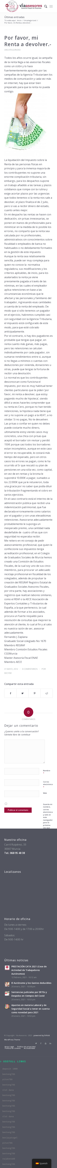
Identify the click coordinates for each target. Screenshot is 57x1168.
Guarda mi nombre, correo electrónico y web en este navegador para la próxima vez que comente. (48, 817)
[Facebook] (40, 1043)
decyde (8, 673)
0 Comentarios (30, 668)
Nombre (46, 772)
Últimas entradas (14, 17)
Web (45, 793)
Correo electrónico (48, 784)
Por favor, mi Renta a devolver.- (27, 41)
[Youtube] (45, 1043)
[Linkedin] (50, 1043)
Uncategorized (30, 20)
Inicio (19, 20)
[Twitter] (36, 1043)
